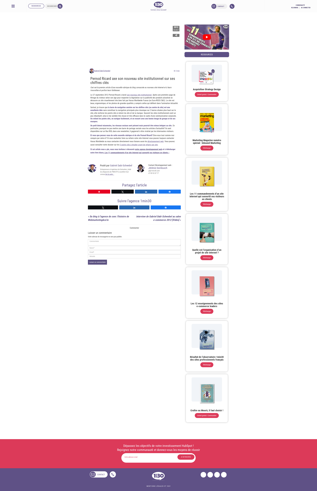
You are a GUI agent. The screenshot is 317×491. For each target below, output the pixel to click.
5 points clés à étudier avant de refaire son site (139, 145)
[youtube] (224, 475)
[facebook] (203, 475)
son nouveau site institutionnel (139, 95)
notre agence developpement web (148, 149)
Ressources (36, 6)
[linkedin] (217, 475)
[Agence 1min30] (158, 6)
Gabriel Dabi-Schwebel (102, 71)
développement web (155, 141)
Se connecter (305, 8)
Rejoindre (294, 8)
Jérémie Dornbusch (157, 167)
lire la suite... (109, 174)
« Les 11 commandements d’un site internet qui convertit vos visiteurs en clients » (136, 152)
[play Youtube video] (207, 37)
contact (221, 6)
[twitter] (210, 475)
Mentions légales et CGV (159, 486)
